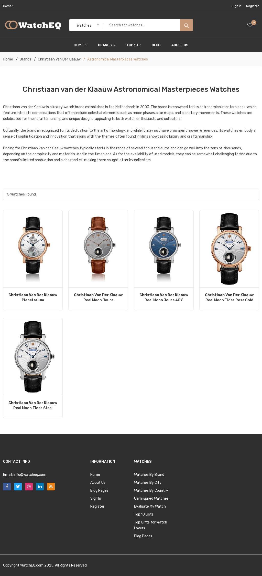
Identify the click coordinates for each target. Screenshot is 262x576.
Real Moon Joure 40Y (163, 297)
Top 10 (132, 45)
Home (79, 45)
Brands (105, 45)
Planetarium (32, 297)
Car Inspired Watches (151, 498)
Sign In (237, 6)
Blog (156, 45)
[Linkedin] (40, 486)
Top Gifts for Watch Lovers (150, 525)
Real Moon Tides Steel (32, 405)
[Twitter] (18, 486)
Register (252, 6)
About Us (179, 45)
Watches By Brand (149, 474)
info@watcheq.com (30, 474)
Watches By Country (151, 490)
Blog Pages (99, 490)
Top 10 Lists (144, 514)
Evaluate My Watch (150, 506)
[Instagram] (29, 486)
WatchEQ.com (31, 565)
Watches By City (147, 482)
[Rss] (51, 486)
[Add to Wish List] (33, 249)
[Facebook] (7, 486)
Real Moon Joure (98, 297)
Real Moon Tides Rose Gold (229, 297)
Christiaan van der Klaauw (59, 59)
